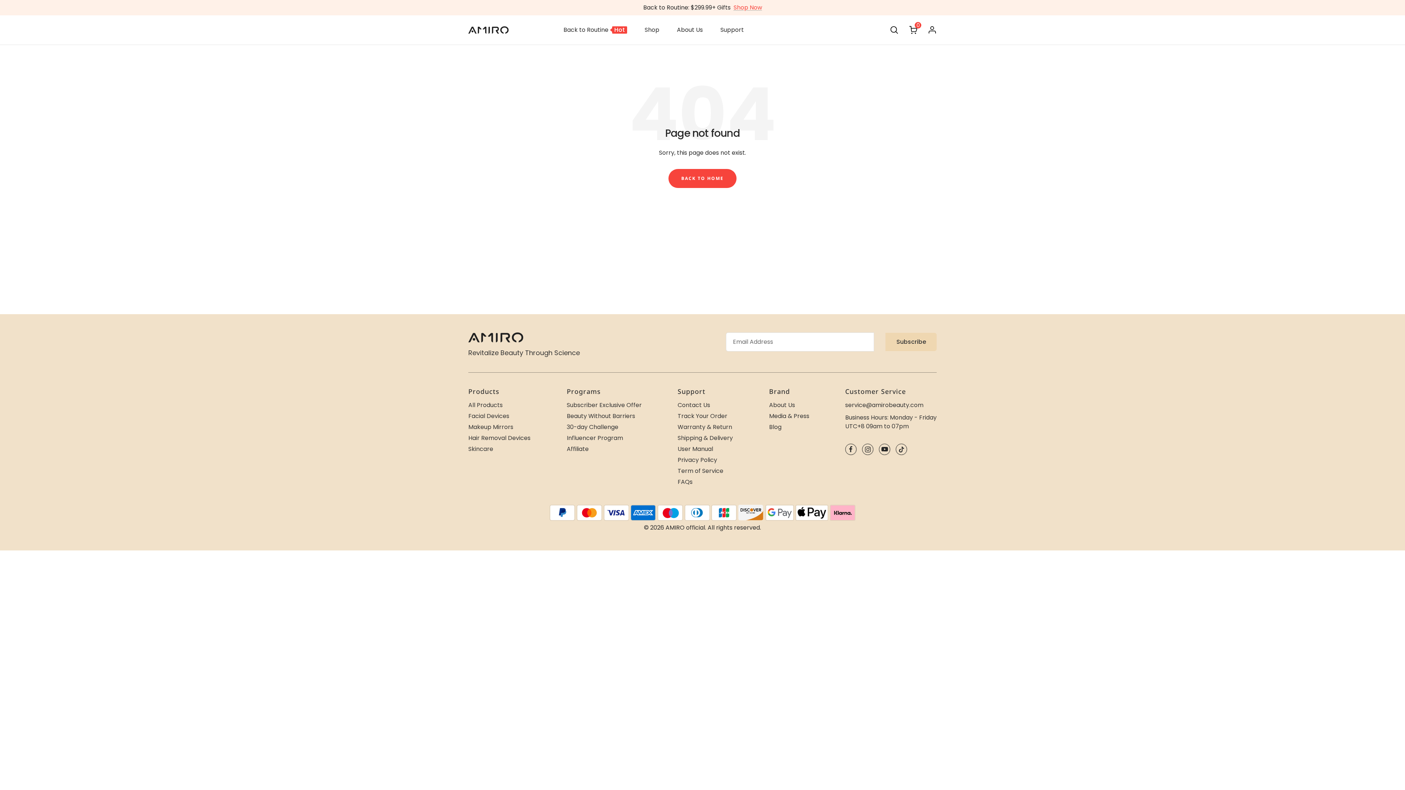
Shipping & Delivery (705, 438)
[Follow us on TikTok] (901, 449)
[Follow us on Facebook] (851, 449)
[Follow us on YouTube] (884, 449)
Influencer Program (595, 438)
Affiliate (578, 449)
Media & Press (789, 416)
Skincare (480, 449)
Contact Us (694, 405)
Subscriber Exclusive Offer (604, 405)
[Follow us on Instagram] (867, 449)
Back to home (702, 178)
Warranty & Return (705, 427)
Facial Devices (488, 416)
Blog (775, 427)
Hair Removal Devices (499, 438)
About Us (782, 405)
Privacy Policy (697, 460)
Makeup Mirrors (490, 427)
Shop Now (748, 7)
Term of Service (700, 471)
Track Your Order (702, 416)
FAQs (685, 482)
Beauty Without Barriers (601, 416)
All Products (485, 405)
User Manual (695, 449)
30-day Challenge (592, 427)
